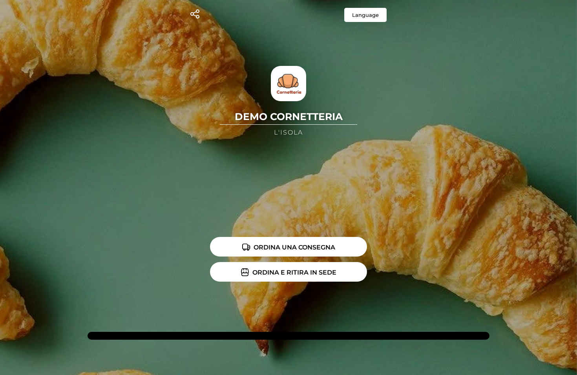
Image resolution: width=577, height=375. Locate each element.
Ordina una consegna (293, 247)
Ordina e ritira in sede (293, 272)
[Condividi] (194, 15)
